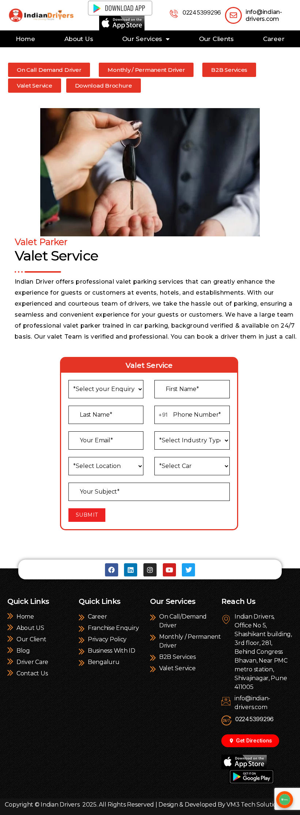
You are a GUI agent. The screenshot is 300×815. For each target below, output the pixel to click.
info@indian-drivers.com (263, 15)
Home (25, 39)
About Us (78, 39)
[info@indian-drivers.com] (233, 15)
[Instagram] (150, 569)
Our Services (142, 39)
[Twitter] (188, 569)
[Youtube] (169, 569)
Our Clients (216, 39)
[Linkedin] (130, 569)
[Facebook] (111, 569)
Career (273, 39)
